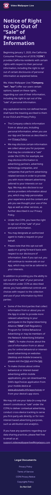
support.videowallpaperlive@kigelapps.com (26, 442)
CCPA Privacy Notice (25, 477)
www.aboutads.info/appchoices (25, 389)
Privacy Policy (19, 139)
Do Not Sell (25, 487)
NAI (40, 361)
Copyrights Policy (25, 482)
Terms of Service (25, 471)
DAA (26, 361)
